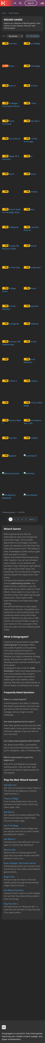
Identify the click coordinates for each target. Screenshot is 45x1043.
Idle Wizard (9, 812)
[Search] (20, 3)
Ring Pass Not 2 (11, 903)
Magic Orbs (9, 876)
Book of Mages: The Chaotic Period (20, 863)
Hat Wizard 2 (9, 839)
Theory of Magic (11, 798)
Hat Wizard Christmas (14, 890)
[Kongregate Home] (3, 3)
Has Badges (34, 36)
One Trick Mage (11, 825)
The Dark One (10, 785)
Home (4, 13)
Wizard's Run (10, 849)
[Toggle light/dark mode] (15, 3)
